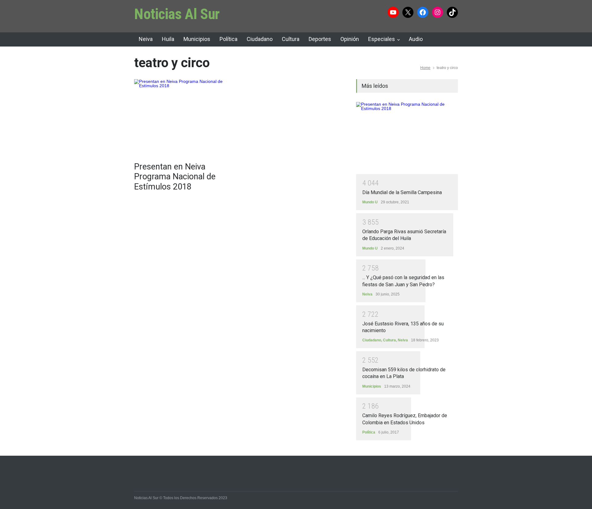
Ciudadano (260, 39)
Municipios (196, 39)
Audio (416, 39)
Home (425, 68)
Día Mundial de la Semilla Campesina (402, 192)
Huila (168, 39)
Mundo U (370, 202)
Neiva (146, 39)
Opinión (349, 39)
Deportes (320, 39)
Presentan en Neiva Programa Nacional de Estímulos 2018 (175, 177)
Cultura (290, 39)
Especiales (381, 39)
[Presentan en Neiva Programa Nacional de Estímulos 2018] (185, 117)
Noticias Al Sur (177, 14)
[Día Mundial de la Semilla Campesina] (407, 138)
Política (228, 39)
